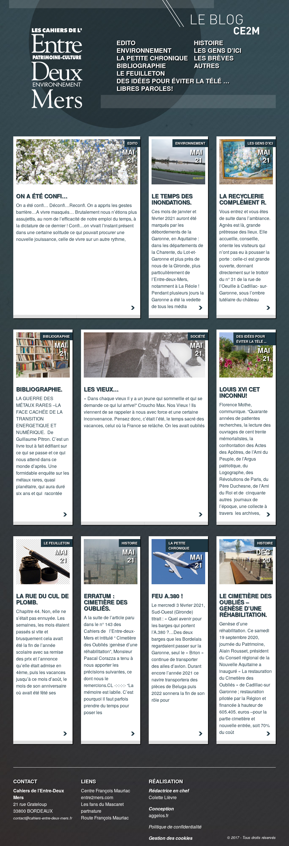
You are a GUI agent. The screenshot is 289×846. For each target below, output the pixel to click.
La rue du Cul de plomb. (42, 599)
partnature (91, 811)
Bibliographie (141, 65)
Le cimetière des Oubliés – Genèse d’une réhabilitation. (245, 605)
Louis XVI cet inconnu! (239, 392)
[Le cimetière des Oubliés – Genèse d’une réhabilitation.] (246, 561)
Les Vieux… (101, 389)
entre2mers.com (97, 797)
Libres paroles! (145, 88)
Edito (126, 42)
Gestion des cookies (170, 838)
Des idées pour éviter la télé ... (251, 339)
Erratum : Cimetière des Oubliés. (105, 602)
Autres (206, 65)
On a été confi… (41, 196)
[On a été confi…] (76, 161)
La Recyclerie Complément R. (242, 199)
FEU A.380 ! (167, 596)
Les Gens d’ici (217, 50)
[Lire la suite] (132, 308)
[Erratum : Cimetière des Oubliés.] (110, 561)
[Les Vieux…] (144, 354)
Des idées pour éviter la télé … (173, 80)
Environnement (144, 50)
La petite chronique (152, 57)
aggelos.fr (158, 815)
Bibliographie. (39, 389)
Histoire (208, 42)
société (198, 336)
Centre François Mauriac (105, 790)
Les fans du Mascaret (102, 804)
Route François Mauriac (105, 817)
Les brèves (214, 57)
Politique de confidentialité (175, 826)
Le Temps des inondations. (172, 199)
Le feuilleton (141, 73)
